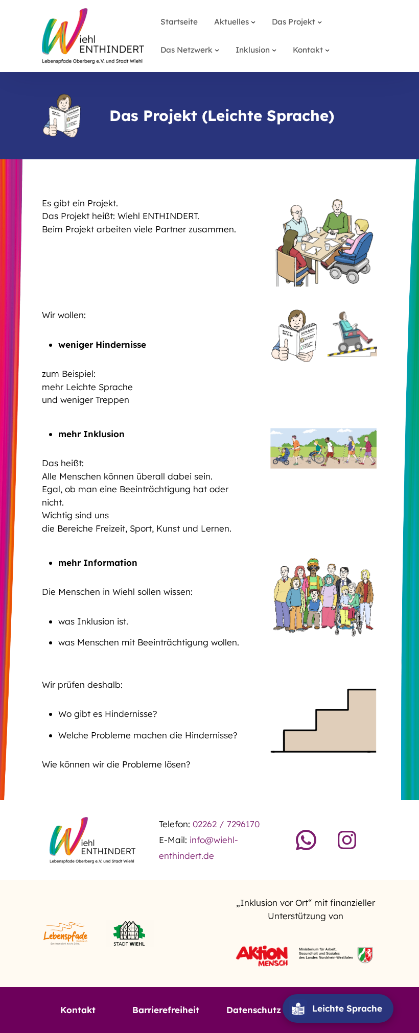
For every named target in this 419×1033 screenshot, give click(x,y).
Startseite (179, 22)
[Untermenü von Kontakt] (327, 49)
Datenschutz (253, 1009)
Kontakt (78, 1009)
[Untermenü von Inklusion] (274, 49)
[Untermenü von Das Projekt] (319, 21)
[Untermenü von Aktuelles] (253, 21)
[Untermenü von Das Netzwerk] (217, 49)
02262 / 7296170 (226, 824)
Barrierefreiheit (165, 1009)
